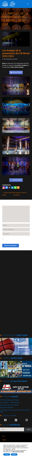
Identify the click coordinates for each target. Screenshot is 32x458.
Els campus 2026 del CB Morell (9, 405)
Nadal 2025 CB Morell (6, 407)
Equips (4, 440)
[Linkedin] (12, 187)
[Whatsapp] (15, 187)
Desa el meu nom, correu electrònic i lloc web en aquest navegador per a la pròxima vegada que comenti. (17, 239)
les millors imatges (21, 65)
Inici (3, 436)
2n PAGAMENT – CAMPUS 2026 (9, 402)
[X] (9, 187)
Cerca (28, 429)
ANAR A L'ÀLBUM (17, 72)
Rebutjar (14, 454)
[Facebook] (6, 187)
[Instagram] (3, 187)
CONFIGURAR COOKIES (18, 451)
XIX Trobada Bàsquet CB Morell (9, 400)
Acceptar (7, 454)
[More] (18, 187)
